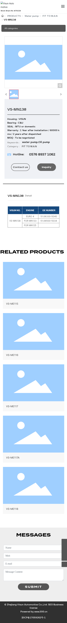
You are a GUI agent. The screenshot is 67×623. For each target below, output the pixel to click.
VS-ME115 (33, 286)
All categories (11, 28)
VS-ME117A (33, 440)
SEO (50, 604)
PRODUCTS (14, 16)
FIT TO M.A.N (50, 16)
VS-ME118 (33, 491)
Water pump (32, 16)
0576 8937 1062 (42, 154)
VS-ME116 (33, 337)
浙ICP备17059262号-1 (34, 617)
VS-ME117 (33, 388)
